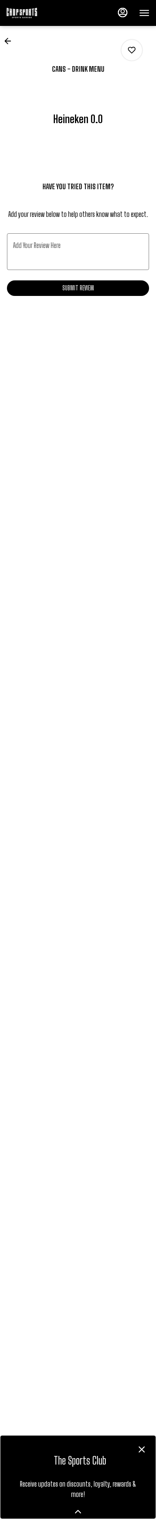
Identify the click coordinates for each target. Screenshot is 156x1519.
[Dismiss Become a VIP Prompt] (141, 1449)
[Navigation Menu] (144, 13)
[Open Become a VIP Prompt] (78, 1511)
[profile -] (122, 12)
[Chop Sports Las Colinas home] (45, 13)
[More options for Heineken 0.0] (131, 50)
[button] (10, 41)
